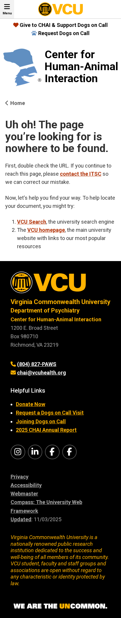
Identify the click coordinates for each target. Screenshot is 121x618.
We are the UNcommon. (60, 606)
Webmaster (24, 494)
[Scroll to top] (109, 606)
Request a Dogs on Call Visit (50, 413)
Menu (7, 13)
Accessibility (26, 485)
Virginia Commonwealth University (60, 301)
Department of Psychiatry (45, 310)
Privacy (19, 477)
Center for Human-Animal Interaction (81, 66)
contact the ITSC (80, 174)
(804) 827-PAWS (36, 364)
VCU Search (31, 222)
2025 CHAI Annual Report (46, 430)
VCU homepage (46, 230)
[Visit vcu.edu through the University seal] (60, 285)
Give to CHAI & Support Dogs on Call (64, 25)
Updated (21, 519)
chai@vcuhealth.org (41, 373)
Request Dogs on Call (64, 33)
